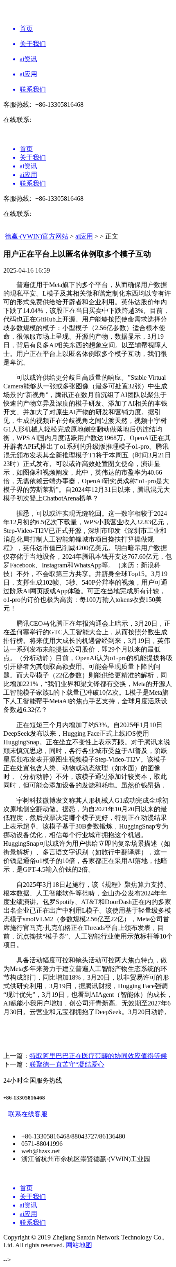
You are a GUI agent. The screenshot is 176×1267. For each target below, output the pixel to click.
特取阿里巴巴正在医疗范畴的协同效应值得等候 (98, 1055)
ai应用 (84, 236)
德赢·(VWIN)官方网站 (36, 236)
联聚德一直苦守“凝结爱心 (66, 1064)
